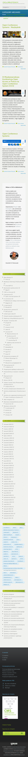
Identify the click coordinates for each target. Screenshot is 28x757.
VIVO (6, 279)
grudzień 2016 (8, 465)
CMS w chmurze (8, 292)
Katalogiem (9, 208)
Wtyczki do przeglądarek (12, 363)
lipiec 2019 (7, 435)
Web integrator (8, 399)
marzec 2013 (7, 490)
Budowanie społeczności (11, 288)
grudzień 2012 (8, 495)
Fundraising (14, 537)
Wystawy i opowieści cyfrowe (9, 672)
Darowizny (15, 532)
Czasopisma (7, 294)
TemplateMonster (7, 577)
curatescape (6, 532)
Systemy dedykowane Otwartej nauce (15, 391)
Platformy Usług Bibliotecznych (13, 318)
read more (23, 68)
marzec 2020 (7, 429)
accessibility (6, 527)
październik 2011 (8, 513)
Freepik (17, 752)
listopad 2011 (7, 511)
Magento (7, 303)
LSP (16, 549)
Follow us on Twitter (10, 685)
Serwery (7, 360)
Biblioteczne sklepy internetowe (14, 301)
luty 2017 (6, 461)
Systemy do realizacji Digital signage (14, 611)
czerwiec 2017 (8, 458)
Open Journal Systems (11, 296)
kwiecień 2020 (8, 426)
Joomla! (7, 332)
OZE (21, 558)
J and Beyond (12, 338)
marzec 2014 (7, 481)
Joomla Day (11, 340)
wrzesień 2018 (8, 442)
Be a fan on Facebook (10, 683)
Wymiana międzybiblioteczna (12, 402)
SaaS (5, 572)
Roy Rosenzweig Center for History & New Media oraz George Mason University (13, 569)
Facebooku (18, 224)
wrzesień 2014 (8, 474)
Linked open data (9, 314)
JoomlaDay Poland (18, 544)
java (18, 539)
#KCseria (7, 311)
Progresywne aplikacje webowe (13, 369)
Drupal (7, 322)
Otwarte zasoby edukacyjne (12, 316)
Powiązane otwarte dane (8, 674)
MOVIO (7, 410)
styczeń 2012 (7, 509)
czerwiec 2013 (8, 486)
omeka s (6, 558)
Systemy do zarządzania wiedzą (13, 629)
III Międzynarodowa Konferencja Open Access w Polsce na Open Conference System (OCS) (10, 81)
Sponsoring (13, 572)
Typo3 (7, 351)
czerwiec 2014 (8, 477)
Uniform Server (7, 579)
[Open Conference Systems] (14, 140)
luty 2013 (6, 493)
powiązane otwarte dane (9, 561)
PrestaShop (20, 561)
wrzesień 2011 (8, 516)
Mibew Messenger (10, 358)
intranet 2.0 (8, 327)
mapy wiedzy (15, 551)
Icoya (6, 325)
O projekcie (5, 655)
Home (4, 14)
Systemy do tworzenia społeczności (14, 618)
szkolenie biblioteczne (8, 575)
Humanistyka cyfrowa (8, 539)
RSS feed (7, 687)
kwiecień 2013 (8, 488)
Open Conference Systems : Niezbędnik (11, 26)
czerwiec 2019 (8, 438)
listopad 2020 (8, 424)
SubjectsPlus (9, 386)
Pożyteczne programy (10, 356)
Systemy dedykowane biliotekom (13, 388)
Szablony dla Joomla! (13, 342)
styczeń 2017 (7, 463)
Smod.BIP (8, 285)
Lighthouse (19, 546)
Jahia (6, 329)
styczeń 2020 (7, 431)
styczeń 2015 (7, 472)
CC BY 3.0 (22, 754)
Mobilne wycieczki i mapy (8, 670)
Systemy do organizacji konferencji (16, 14)
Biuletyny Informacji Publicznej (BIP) (14, 281)
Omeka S (7, 415)
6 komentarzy (20, 66)
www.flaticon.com (7, 754)
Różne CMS (7, 380)
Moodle (7, 307)
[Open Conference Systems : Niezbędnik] (14, 32)
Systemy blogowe (9, 594)
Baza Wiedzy (7, 277)
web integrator (17, 579)
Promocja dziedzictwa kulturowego (11, 669)
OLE (13, 556)
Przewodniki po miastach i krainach (14, 371)
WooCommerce (19, 582)
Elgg (6, 290)
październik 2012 (9, 497)
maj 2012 (6, 504)
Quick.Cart (8, 404)
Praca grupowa (8, 365)
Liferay (7, 345)
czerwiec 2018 (8, 447)
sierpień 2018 (8, 445)
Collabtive (8, 367)
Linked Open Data (8, 549)
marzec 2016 (7, 470)
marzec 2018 (7, 452)
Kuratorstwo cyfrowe (10, 309)
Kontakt (4, 659)
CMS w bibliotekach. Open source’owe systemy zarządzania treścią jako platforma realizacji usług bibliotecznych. (13, 244)
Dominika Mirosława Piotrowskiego (18, 746)
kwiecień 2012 (8, 506)
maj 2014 (6, 479)
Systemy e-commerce (10, 631)
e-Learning (7, 305)
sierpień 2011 (7, 518)
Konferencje (10, 336)
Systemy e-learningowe (10, 633)
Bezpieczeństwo (11, 334)
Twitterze (17, 226)
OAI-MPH (6, 556)
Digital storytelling (8, 534)
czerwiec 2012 (8, 502)
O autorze (4, 657)
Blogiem (16, 206)
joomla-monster (7, 544)
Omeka (7, 412)
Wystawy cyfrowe (9, 406)
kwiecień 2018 (8, 449)
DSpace (7, 378)
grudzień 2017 (8, 456)
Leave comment (21, 123)
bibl (21, 527)
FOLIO (5, 537)
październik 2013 (9, 484)
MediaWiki (8, 347)
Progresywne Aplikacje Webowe (10, 563)
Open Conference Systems (13, 397)
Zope (6, 354)
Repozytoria (7, 376)
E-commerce (7, 298)
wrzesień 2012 (8, 500)
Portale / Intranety (9, 320)
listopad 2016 (8, 468)
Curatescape (9, 408)
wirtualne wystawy (8, 582)
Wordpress (6, 584)
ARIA (14, 527)
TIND (16, 577)
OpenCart (14, 558)
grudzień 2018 (8, 440)
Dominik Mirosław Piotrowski (9, 66)
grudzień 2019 (8, 433)
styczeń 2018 (7, 454)
